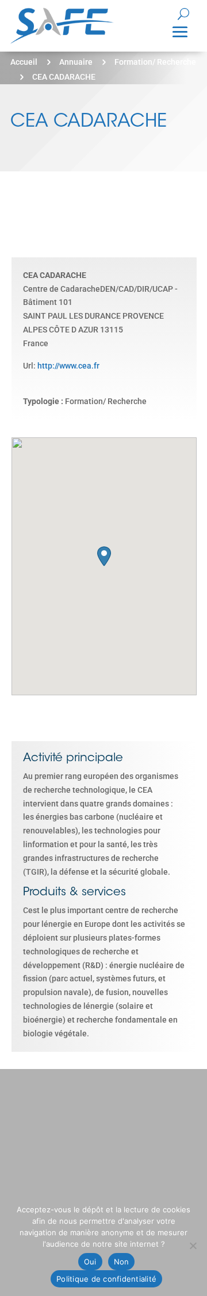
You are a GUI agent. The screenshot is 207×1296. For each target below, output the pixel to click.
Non (121, 1261)
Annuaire (76, 61)
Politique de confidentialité (106, 1278)
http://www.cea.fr (68, 365)
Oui (90, 1261)
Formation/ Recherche (155, 61)
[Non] (192, 1245)
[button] (104, 556)
